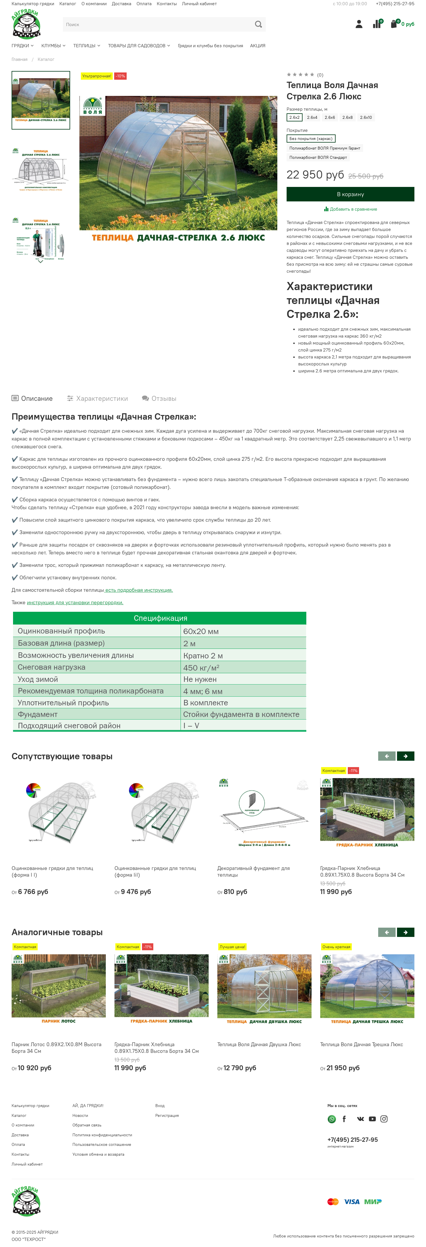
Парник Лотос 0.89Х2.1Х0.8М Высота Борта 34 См (56, 1047)
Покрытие (297, 130)
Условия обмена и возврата (98, 1154)
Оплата (144, 3)
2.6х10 (366, 117)
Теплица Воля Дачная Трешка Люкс (361, 1044)
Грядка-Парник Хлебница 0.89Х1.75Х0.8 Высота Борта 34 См (362, 871)
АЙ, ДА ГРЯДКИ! (87, 1105)
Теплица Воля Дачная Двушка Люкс (259, 1044)
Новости (80, 1115)
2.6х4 (312, 117)
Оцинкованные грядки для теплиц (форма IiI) (155, 871)
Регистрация (167, 1115)
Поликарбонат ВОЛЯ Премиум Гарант (325, 148)
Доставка (121, 3)
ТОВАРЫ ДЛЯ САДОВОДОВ (136, 45)
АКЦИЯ (257, 45)
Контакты (167, 3)
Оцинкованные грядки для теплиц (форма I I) (52, 871)
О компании (94, 3)
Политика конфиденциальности (102, 1134)
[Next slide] (41, 262)
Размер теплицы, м (307, 109)
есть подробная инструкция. (138, 590)
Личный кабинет (199, 3)
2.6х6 (330, 117)
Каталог (67, 3)
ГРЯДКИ (20, 45)
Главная (20, 59)
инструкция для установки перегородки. (75, 602)
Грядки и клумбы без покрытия (210, 45)
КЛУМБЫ (51, 45)
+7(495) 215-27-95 (395, 3)
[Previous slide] (91, 170)
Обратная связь (86, 1125)
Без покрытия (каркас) (311, 138)
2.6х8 (348, 117)
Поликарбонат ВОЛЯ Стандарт (318, 157)
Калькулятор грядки (33, 3)
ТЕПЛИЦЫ (84, 45)
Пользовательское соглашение (101, 1144)
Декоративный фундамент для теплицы (253, 871)
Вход (160, 1105)
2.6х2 (295, 117)
